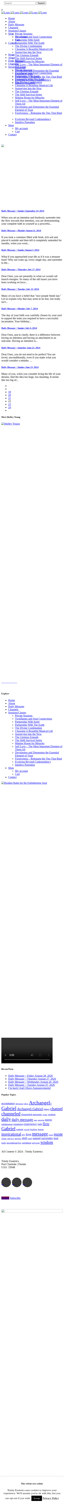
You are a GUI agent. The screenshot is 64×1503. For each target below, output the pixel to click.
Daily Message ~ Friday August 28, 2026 (30, 1075)
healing (33, 1129)
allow (26, 1104)
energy (48, 1119)
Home (11, 700)
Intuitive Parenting (25, 764)
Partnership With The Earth (29, 724)
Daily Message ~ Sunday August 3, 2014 (20, 250)
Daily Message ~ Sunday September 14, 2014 (22, 211)
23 (9, 404)
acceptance (8, 1103)
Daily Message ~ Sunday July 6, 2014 (19, 328)
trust (56, 1138)
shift (24, 1138)
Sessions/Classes (17, 712)
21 (9, 398)
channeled (10, 1113)
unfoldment (26, 1143)
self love (10, 1139)
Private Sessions (23, 715)
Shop (11, 767)
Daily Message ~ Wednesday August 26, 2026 (33, 1081)
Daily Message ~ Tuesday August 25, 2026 (31, 1084)
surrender (47, 1138)
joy (23, 1134)
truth (3, 1143)
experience (30, 1124)
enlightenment (7, 1124)
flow (46, 1124)
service (18, 1138)
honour (41, 1129)
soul (30, 1138)
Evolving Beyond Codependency (33, 761)
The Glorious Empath (26, 737)
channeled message (31, 1114)
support (37, 1138)
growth (27, 1129)
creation (51, 1114)
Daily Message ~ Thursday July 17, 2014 (20, 269)
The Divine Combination (28, 727)
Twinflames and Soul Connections (33, 718)
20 (9, 395)
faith (40, 1124)
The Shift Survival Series (28, 740)
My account (21, 771)
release (4, 1138)
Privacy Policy (51, 1498)
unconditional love (13, 1143)
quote (58, 1134)
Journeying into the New (28, 734)
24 (9, 407)
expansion (18, 1124)
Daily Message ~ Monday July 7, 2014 (19, 308)
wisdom (46, 1142)
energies (41, 1120)
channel (56, 1109)
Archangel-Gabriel (30, 1109)
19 (9, 391)
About (11, 703)
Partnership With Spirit (27, 721)
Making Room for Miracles (29, 743)
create (44, 1115)
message (40, 1133)
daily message (22, 1119)
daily (6, 1119)
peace (51, 1135)
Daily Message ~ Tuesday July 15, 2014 (20, 289)
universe (36, 1143)
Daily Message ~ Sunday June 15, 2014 (20, 367)
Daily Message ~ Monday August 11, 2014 (21, 230)
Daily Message (16, 706)
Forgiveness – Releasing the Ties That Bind (38, 758)
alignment (19, 1104)
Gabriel (8, 1128)
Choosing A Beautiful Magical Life (34, 731)
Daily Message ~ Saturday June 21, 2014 (20, 347)
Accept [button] (36, 1498)
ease (35, 1120)
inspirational (11, 1134)
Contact (12, 777)
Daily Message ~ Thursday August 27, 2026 (32, 1078)
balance (47, 1109)
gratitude (19, 1129)
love (28, 1134)
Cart (17, 774)
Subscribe (15, 1198)
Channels (13, 709)
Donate (5, 1198)
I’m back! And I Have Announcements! (29, 1088)
